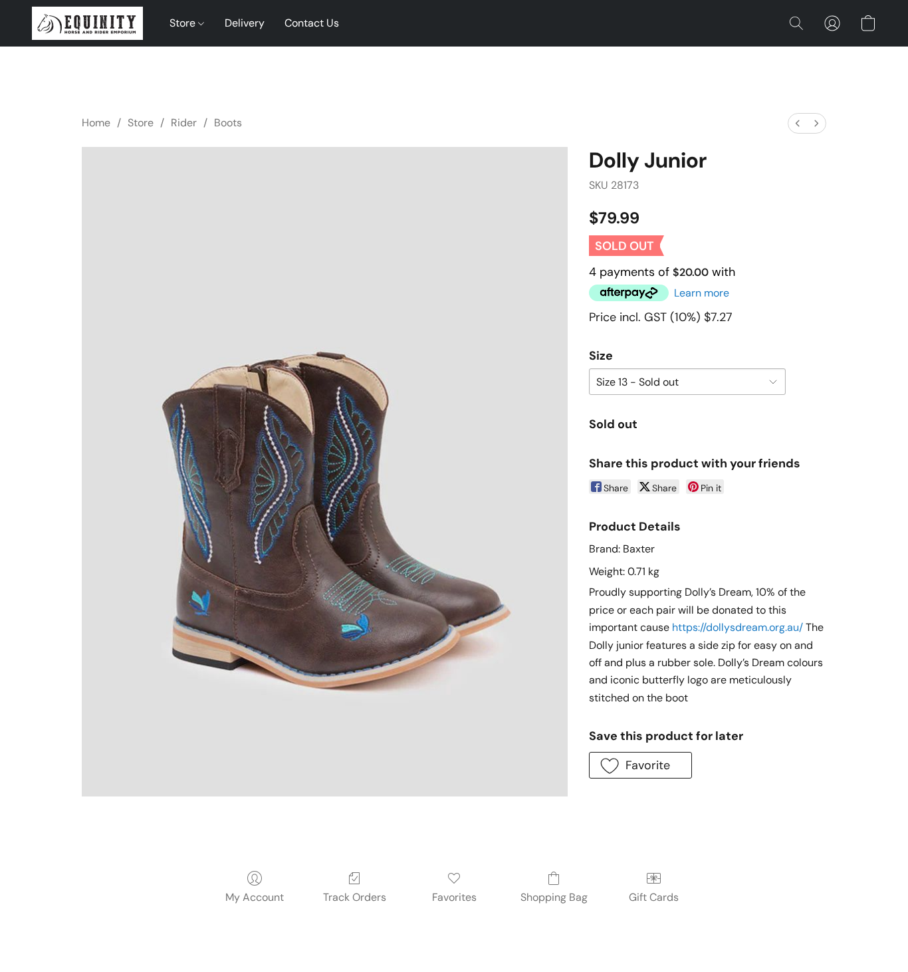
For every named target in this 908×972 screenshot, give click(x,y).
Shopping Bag (554, 897)
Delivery (245, 23)
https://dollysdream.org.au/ (737, 627)
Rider (184, 123)
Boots (228, 123)
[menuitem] (797, 123)
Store (184, 23)
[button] (87, 23)
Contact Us (311, 23)
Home (96, 123)
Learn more (701, 293)
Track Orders (354, 897)
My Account (254, 897)
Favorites (454, 897)
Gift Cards (654, 897)
